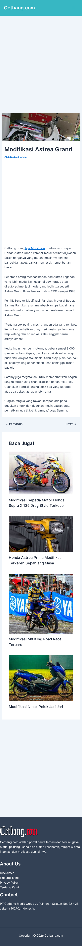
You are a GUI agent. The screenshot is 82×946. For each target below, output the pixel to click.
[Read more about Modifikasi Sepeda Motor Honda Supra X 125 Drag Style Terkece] (41, 472)
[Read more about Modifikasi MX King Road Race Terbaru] (41, 603)
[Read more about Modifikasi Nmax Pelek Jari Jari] (41, 678)
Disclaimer (7, 873)
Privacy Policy (9, 882)
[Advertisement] (41, 70)
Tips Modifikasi (34, 248)
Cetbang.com (19, 8)
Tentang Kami (9, 887)
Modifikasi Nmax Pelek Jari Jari (36, 706)
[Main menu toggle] (74, 8)
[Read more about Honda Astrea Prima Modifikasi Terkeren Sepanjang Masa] (41, 534)
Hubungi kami (9, 878)
